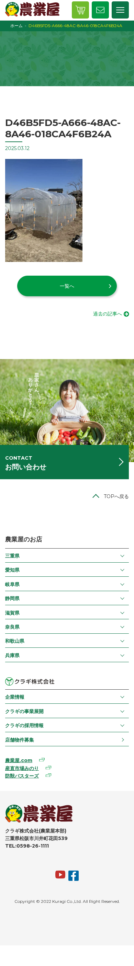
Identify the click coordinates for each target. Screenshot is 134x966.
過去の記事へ (107, 314)
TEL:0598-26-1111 (27, 846)
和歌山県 (14, 641)
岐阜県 (12, 584)
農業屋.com (18, 760)
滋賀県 (12, 613)
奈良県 (12, 627)
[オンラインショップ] (80, 10)
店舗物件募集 (19, 740)
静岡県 (12, 598)
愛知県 (12, 570)
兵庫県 (12, 655)
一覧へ (67, 286)
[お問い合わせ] (100, 10)
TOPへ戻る (116, 496)
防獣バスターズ (22, 776)
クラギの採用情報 (24, 725)
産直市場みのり (22, 768)
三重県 (12, 556)
